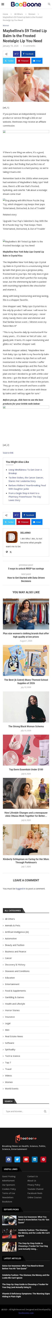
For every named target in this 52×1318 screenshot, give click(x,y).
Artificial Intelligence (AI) (17, 931)
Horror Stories (12, 1010)
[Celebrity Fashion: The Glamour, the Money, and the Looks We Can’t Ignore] (9, 1233)
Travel (8, 1069)
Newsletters (7, 1197)
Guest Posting (8, 1176)
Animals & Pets (12, 925)
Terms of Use (8, 1193)
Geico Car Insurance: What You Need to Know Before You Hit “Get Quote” (33, 1220)
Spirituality (10, 1049)
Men (7, 1029)
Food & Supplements (15, 990)
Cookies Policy (9, 1189)
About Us (31, 1181)
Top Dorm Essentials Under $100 (26, 769)
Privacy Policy (33, 1185)
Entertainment (12, 984)
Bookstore (7, 1202)
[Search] (49, 4)
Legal (7, 1023)
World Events (11, 1088)
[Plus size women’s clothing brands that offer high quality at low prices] (26, 614)
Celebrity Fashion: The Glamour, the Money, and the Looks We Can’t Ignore (34, 1233)
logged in (20, 888)
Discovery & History (15, 964)
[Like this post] (17, 54)
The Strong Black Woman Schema (26, 726)
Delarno (25, 532)
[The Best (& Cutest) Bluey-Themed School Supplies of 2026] (26, 660)
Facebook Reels (34, 1193)
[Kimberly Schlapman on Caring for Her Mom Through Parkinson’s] (26, 839)
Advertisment (8, 1181)
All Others (18, 14)
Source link (8, 452)
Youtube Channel (35, 1189)
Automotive (11, 938)
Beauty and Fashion (14, 945)
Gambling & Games (14, 997)
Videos (8, 1075)
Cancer (8, 958)
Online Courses (34, 1197)
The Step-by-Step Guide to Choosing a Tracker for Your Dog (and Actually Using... (33, 1246)
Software (9, 1042)
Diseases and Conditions (17, 971)
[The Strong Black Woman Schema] (26, 706)
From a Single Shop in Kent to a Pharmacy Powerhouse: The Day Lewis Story (25, 497)
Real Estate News (14, 1036)
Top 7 (8, 1062)
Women (31, 14)
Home (5, 14)
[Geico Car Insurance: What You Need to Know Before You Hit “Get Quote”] (9, 1220)
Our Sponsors (8, 1185)
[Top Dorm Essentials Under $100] (26, 750)
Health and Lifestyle (15, 1003)
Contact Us (32, 1176)
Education (10, 977)
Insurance (10, 1016)
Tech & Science (12, 1055)
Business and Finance (15, 951)
